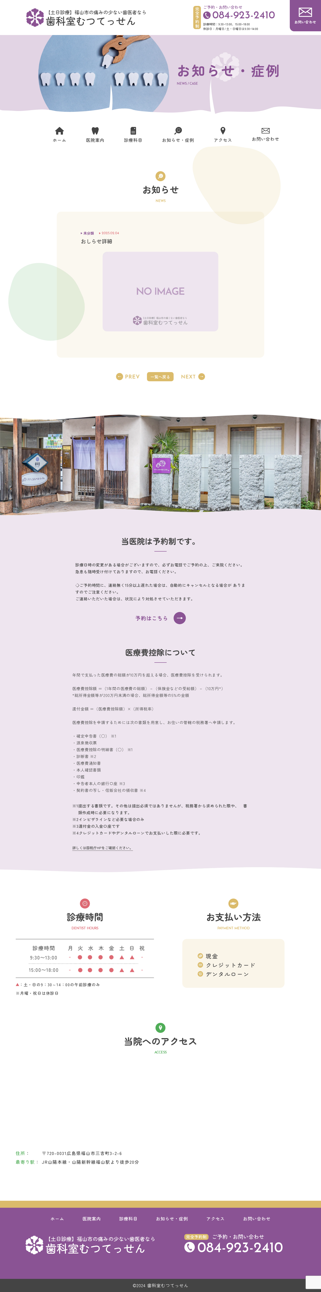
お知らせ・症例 (172, 1218)
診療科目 (128, 1218)
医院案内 (92, 1218)
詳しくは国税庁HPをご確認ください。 (102, 847)
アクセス (215, 1218)
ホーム (57, 1218)
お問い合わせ (257, 1218)
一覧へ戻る (160, 377)
